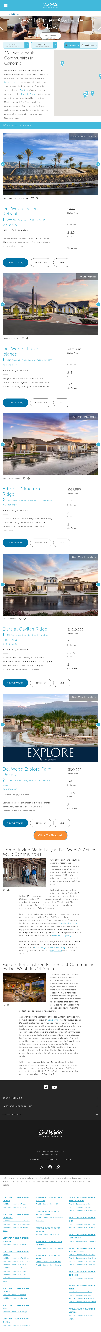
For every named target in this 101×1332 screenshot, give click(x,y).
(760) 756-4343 (10, 789)
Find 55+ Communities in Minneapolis (49, 1248)
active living (53, 1020)
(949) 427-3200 (10, 644)
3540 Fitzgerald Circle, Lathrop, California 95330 (29, 360)
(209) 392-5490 (10, 365)
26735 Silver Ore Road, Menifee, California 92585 (29, 500)
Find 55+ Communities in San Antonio (82, 1302)
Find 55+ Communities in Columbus (82, 1224)
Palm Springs (10, 82)
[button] (47, 37)
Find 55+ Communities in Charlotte (81, 1204)
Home (5, 14)
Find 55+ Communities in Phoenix (15, 1204)
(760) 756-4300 (10, 225)
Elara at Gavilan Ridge (25, 629)
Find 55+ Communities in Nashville (81, 1278)
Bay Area (24, 90)
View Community (15, 262)
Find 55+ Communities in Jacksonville (16, 1261)
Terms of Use (52, 1159)
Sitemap (68, 1159)
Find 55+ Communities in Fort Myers (16, 1258)
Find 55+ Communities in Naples (14, 1265)
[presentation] (2, 28)
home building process (68, 923)
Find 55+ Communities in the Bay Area (16, 1221)
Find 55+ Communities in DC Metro (48, 1204)
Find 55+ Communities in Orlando (15, 1274)
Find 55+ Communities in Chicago (15, 1312)
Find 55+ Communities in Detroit (47, 1234)
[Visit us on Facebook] (46, 1088)
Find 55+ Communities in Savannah (15, 1298)
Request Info (41, 262)
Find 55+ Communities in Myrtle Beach (83, 1261)
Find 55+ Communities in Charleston (82, 1255)
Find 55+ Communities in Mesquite (48, 1265)
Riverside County (28, 94)
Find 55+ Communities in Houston (81, 1298)
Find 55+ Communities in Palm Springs (16, 1224)
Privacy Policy (36, 1159)
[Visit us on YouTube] (54, 1088)
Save (62, 262)
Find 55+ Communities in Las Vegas (48, 1262)
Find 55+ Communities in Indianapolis (16, 1325)
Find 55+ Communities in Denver (14, 1244)
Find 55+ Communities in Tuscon (14, 1207)
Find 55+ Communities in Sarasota (15, 1268)
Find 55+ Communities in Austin (80, 1295)
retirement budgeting (61, 935)
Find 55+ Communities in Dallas (80, 1292)
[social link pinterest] (37, 198)
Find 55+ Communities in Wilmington (82, 1210)
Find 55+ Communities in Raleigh (81, 1207)
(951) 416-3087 (10, 505)
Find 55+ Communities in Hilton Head (82, 1258)
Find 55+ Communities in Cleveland (82, 1227)
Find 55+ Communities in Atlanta (14, 1295)
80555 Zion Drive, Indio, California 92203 (25, 220)
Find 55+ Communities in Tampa (14, 1271)
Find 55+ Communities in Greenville (82, 1265)
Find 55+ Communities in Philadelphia (82, 1241)
